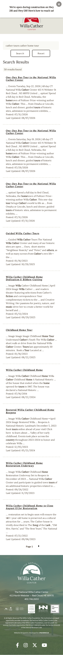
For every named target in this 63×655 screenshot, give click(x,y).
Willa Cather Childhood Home (24, 369)
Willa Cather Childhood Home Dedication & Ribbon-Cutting (24, 278)
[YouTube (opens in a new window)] (44, 645)
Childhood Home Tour (19, 329)
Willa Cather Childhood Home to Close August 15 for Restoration (29, 507)
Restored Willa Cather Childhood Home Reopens (30, 411)
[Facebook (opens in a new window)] (17, 645)
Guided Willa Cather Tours (22, 233)
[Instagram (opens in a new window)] (26, 645)
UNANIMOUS (44, 633)
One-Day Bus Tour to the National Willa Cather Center (31, 78)
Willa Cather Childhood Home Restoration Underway (24, 464)
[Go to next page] (38, 546)
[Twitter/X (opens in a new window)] (34, 645)
